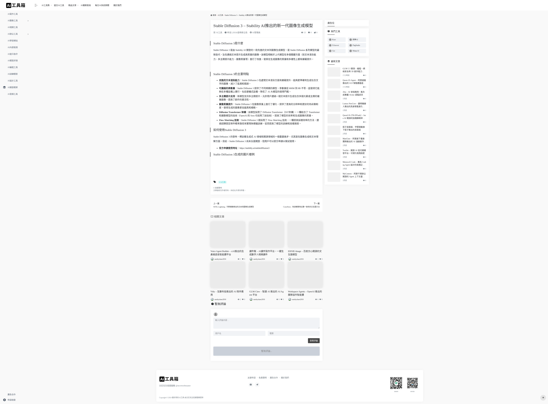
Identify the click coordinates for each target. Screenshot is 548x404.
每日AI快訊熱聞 (102, 5)
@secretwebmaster (183, 386)
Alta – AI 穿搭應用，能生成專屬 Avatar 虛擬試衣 (354, 93)
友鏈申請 (252, 378)
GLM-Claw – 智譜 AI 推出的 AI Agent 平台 (266, 293)
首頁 (214, 15)
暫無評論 (220, 304)
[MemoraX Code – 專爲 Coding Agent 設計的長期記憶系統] (334, 165)
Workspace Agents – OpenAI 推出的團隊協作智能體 (305, 293)
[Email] (250, 384)
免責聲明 (263, 378)
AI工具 (220, 15)
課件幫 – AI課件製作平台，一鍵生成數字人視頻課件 (266, 253)
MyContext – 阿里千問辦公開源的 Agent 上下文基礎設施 (354, 175)
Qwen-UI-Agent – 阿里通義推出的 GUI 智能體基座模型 (354, 82)
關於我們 (117, 5)
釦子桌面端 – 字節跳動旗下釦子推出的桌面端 (354, 128)
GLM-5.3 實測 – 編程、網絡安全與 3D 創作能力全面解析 (354, 70)
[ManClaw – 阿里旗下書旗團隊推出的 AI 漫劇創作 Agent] (334, 142)
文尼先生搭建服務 (193, 398)
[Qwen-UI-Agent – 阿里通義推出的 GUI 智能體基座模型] (334, 83)
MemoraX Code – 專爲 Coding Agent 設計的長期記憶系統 (354, 163)
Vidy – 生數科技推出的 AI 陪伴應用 (227, 293)
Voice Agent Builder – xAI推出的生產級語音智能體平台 (227, 253)
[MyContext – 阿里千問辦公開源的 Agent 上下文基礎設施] (334, 177)
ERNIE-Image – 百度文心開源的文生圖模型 (305, 253)
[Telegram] (257, 384)
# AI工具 (222, 182)
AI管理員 (256, 32)
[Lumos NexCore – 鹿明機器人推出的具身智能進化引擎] (334, 107)
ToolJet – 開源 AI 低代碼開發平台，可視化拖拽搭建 (354, 151)
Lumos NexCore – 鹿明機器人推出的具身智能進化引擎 (354, 105)
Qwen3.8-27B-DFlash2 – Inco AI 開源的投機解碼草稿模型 (354, 117)
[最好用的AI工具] (169, 380)
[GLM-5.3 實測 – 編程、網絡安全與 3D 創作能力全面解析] (334, 72)
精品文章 (72, 5)
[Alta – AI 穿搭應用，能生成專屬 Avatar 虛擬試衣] (334, 95)
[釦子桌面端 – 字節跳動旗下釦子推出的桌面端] (334, 130)
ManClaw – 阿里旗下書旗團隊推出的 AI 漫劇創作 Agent (354, 140)
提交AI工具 (59, 5)
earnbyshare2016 (220, 259)
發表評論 (314, 341)
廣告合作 (274, 378)
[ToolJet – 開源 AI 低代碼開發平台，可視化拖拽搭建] (334, 153)
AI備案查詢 (86, 5)
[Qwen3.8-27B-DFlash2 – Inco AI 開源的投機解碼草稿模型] (334, 118)
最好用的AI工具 (178, 398)
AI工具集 (46, 5)
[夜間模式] (543, 398)
